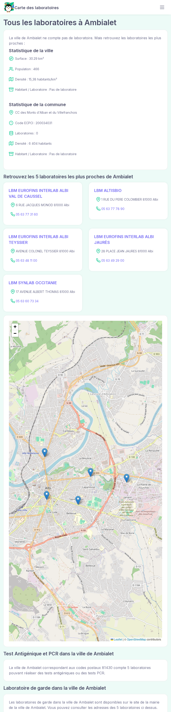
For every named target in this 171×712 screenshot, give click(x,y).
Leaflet (117, 639)
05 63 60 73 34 (27, 301)
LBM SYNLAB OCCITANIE (33, 282)
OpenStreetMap (136, 639)
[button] (126, 478)
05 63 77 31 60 (27, 214)
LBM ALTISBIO (108, 190)
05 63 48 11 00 (26, 260)
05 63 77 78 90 (112, 209)
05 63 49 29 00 (112, 260)
